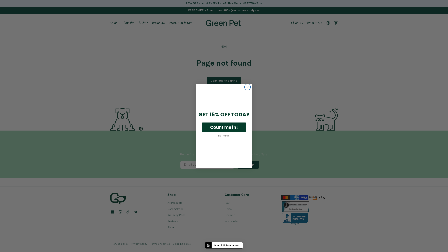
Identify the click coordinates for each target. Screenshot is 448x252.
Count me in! (224, 127)
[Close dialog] (247, 87)
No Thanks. (224, 135)
